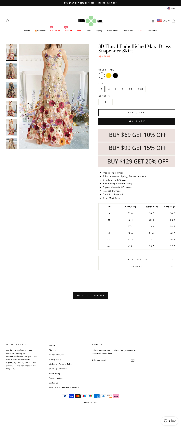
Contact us (53, 382)
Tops (79, 30)
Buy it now (137, 121)
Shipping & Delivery (58, 368)
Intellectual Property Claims (60, 364)
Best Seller (55, 30)
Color (106, 70)
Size (101, 83)
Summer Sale (128, 30)
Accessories (152, 30)
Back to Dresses (92, 295)
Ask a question (137, 259)
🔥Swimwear (40, 30)
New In (27, 30)
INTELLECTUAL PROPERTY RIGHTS (64, 387)
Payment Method (56, 378)
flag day (99, 30)
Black (115, 75)
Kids (140, 30)
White (102, 75)
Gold (108, 75)
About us (52, 350)
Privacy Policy (55, 359)
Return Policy (54, 373)
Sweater (68, 30)
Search (52, 345)
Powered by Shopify (90, 402)
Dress (88, 30)
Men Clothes (112, 30)
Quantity (104, 96)
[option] (90, 3)
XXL (131, 89)
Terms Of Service (56, 354)
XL (122, 89)
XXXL (140, 89)
